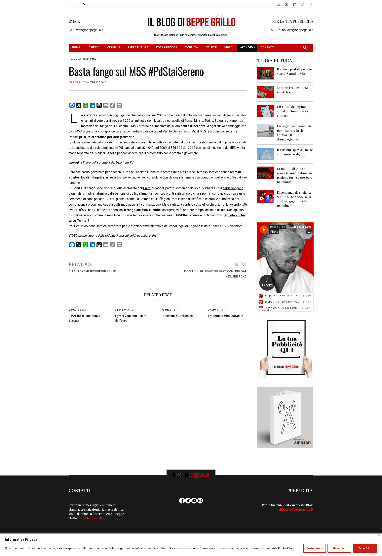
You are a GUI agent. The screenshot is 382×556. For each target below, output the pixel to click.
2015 (93, 59)
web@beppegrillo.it (89, 30)
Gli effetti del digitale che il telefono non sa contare (292, 111)
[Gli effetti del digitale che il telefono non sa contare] (265, 111)
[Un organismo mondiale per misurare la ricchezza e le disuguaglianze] (265, 130)
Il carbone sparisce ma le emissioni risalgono (295, 152)
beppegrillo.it (77, 82)
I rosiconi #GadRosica (177, 316)
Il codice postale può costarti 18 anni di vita (294, 71)
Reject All (339, 548)
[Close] (379, 535)
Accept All (365, 548)
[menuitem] (76, 48)
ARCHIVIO (84, 59)
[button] (72, 3)
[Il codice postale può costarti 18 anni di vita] (265, 73)
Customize (313, 548)
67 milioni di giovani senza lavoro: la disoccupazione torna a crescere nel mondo (295, 175)
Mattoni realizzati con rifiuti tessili (293, 90)
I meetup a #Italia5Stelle (225, 316)
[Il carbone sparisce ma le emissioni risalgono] (265, 154)
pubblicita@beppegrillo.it (296, 30)
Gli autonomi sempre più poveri (93, 271)
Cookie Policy (286, 548)
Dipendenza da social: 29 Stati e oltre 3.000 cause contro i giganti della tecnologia (294, 199)
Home (72, 59)
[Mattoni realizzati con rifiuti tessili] (265, 92)
